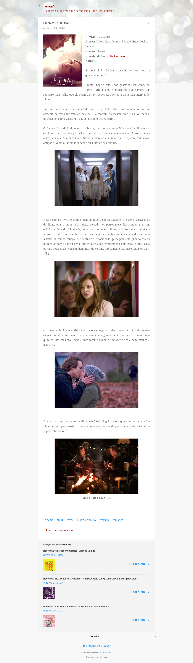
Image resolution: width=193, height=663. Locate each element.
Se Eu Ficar (117, 56)
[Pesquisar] (153, 7)
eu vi (60, 520)
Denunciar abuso (96, 657)
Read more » (139, 564)
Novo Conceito (86, 520)
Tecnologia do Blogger (97, 645)
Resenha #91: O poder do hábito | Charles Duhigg (69, 550)
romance (118, 520)
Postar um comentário (59, 530)
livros (70, 520)
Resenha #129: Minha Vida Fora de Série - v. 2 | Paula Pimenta (76, 606)
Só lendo (49, 6)
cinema (49, 520)
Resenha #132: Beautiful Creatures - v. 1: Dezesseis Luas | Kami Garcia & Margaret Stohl (90, 578)
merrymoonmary (105, 652)
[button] (148, 23)
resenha (104, 520)
